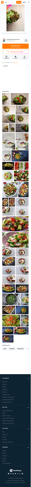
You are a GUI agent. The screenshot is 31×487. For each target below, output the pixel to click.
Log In (24, 2)
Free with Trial (15, 46)
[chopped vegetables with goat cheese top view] (9, 222)
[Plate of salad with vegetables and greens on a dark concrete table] (10, 204)
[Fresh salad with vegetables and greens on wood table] (8, 122)
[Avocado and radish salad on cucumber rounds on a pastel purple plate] (15, 324)
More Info (6, 66)
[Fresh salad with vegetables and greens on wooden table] (19, 149)
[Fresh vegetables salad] (7, 264)
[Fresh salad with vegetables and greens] (6, 99)
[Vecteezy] (2, 2)
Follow (26, 41)
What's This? (15, 62)
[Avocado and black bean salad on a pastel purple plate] (15, 308)
